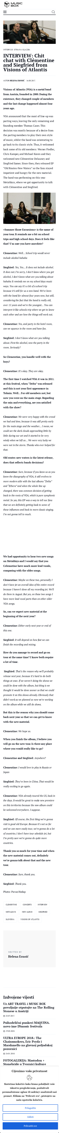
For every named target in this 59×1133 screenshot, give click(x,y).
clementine (11, 904)
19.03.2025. (10, 1031)
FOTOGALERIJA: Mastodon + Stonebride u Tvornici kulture (24, 1062)
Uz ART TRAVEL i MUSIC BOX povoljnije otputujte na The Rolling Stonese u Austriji (28, 1007)
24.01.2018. (10, 1053)
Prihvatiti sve (30, 1125)
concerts (27, 904)
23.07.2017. (10, 1016)
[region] (29, 1099)
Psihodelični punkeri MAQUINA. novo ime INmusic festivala (26, 1024)
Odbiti (30, 1116)
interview (42, 904)
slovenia (10, 919)
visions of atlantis (29, 919)
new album (27, 912)
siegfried (43, 912)
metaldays (11, 912)
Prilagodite (30, 1107)
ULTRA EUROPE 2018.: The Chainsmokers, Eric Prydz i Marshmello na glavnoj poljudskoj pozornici (27, 1043)
